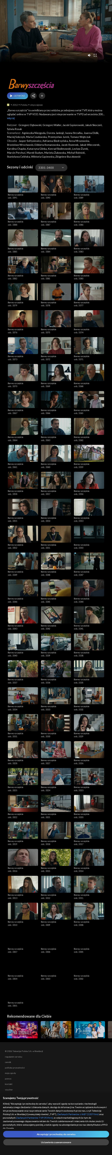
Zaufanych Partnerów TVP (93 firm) (34, 1117)
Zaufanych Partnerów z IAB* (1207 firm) (78, 1114)
